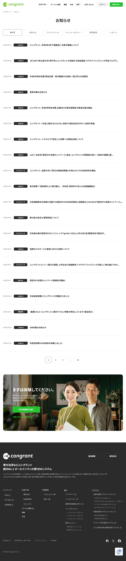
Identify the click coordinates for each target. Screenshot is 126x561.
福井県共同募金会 (99, 515)
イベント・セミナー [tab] (73, 32)
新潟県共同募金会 (99, 518)
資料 (78, 4)
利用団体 (45, 490)
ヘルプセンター (70, 499)
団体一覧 (47, 499)
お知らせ (8, 495)
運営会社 (113, 456)
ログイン (102, 4)
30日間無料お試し (26, 409)
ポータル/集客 (56, 4)
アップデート (69, 494)
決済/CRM (42, 4)
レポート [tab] (113, 32)
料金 (71, 4)
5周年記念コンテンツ (72, 530)
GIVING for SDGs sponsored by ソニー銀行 (107, 501)
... (70, 360)
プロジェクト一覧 (49, 494)
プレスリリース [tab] (53, 32)
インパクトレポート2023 (73, 512)
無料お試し (116, 4)
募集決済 (26, 494)
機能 (65, 4)
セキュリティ (27, 504)
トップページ (7, 12)
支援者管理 (27, 499)
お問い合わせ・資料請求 (22, 417)
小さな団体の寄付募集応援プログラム (106, 527)
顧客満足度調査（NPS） (73, 504)
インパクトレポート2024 (73, 515)
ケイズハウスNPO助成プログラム (104, 504)
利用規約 (54, 540)
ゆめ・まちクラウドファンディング (103, 507)
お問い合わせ (89, 4)
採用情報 (91, 456)
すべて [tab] (12, 32)
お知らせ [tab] (32, 32)
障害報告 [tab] (93, 32)
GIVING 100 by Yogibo (101, 498)
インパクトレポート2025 (73, 519)
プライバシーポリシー (40, 540)
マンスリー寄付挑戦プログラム (103, 522)
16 (78, 360)
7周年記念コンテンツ (72, 527)
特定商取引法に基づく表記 (22, 540)
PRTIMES (8, 500)
